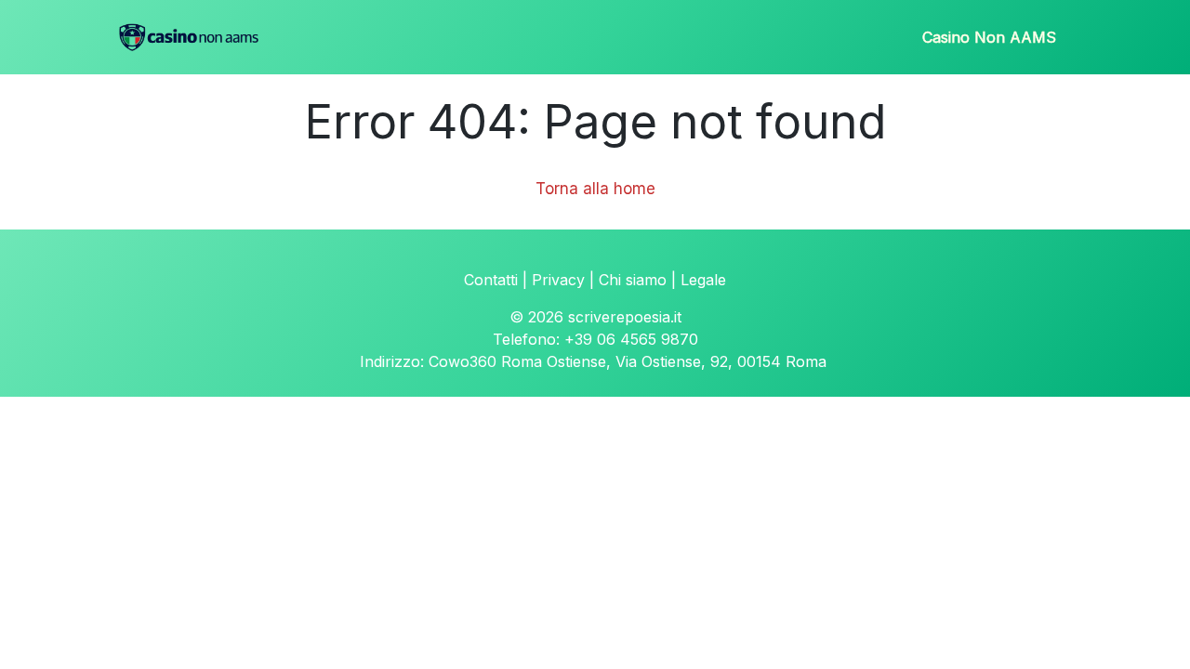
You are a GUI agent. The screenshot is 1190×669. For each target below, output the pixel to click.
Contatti (491, 279)
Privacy (558, 279)
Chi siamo (633, 279)
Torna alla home (595, 188)
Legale (703, 279)
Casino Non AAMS (989, 37)
